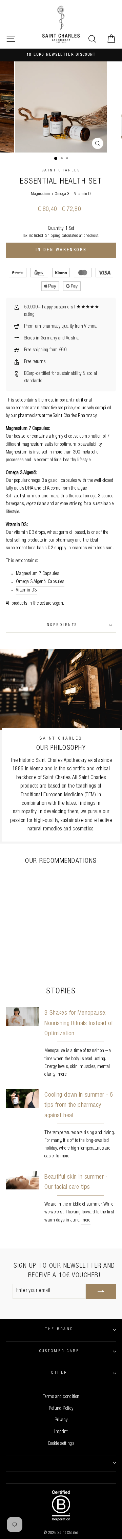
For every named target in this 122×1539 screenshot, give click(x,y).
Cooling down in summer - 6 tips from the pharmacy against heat (78, 1105)
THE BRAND (59, 1329)
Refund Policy (61, 1408)
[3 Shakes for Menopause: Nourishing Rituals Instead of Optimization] (22, 1016)
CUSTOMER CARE (59, 1351)
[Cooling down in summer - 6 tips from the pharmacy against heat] (22, 1098)
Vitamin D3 (26, 590)
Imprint (61, 1432)
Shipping (52, 236)
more (62, 1074)
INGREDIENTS (60, 625)
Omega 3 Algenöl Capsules (40, 582)
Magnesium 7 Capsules (37, 574)
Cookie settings (61, 1443)
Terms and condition (61, 1397)
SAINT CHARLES (61, 170)
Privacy (61, 1420)
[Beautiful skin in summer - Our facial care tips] (22, 1180)
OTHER (59, 1373)
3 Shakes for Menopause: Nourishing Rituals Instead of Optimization (78, 1023)
